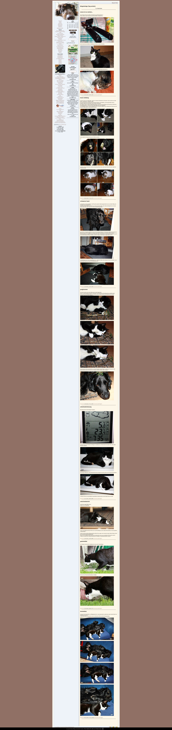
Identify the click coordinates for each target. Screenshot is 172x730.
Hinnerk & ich (60, 45)
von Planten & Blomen (60, 58)
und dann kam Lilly (60, 97)
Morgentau (60, 115)
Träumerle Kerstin (60, 94)
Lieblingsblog (60, 98)
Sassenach (60, 99)
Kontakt (60, 22)
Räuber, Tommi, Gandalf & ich (60, 36)
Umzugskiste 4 (60, 57)
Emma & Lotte (60, 87)
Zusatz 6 (60, 59)
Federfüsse (60, 38)
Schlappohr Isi (60, 82)
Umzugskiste (60, 54)
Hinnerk (60, 43)
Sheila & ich (60, 50)
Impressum (60, 23)
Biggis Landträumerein (60, 100)
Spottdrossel (60, 96)
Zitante (60, 108)
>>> (78, 21)
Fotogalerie (60, 25)
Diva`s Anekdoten (60, 81)
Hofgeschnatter (60, 90)
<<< (67, 21)
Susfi (60, 114)
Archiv (60, 21)
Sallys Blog (60, 83)
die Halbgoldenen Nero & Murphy (60, 79)
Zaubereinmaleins (60, 120)
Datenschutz (60, 24)
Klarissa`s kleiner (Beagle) (60, 84)
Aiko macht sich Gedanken (60, 77)
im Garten (60, 39)
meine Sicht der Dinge (60, 30)
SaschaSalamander (60, 119)
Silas (60, 75)
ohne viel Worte (60, 33)
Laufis (60, 32)
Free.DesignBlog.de (60, 102)
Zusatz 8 (60, 61)
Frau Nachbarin (60, 47)
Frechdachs (60, 89)
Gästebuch (60, 26)
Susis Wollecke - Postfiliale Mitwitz (60, 118)
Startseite (60, 20)
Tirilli (60, 110)
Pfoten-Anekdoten (60, 76)
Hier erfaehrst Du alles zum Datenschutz (92, 728)
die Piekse (60, 49)
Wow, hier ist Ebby (60, 80)
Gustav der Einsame (60, 42)
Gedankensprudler (60, 117)
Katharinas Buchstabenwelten (60, 122)
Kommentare (95, 94)
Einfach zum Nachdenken (60, 121)
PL (101, 94)
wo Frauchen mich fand (60, 88)
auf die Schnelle (60, 37)
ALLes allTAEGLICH (60, 109)
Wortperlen (60, 113)
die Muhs (60, 51)
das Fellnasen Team (60, 46)
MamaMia (60, 92)
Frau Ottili (60, 86)
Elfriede (60, 52)
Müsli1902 (82, 94)
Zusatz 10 (60, 63)
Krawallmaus (60, 85)
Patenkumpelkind (60, 48)
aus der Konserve (60, 44)
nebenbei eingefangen (60, 34)
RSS (99, 94)
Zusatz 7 (60, 60)
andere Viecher (60, 35)
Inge (60, 95)
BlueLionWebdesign (60, 103)
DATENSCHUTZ (60, 28)
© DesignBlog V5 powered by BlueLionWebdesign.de (64, 727)
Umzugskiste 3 (60, 56)
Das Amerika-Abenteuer (60, 91)
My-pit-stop (60, 93)
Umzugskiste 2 (60, 55)
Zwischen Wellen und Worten (60, 116)
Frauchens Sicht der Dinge (60, 31)
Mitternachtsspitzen (60, 111)
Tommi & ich (60, 41)
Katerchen (60, 74)
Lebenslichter (60, 112)
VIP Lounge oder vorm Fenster (60, 40)
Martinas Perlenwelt (60, 101)
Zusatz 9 (60, 62)
